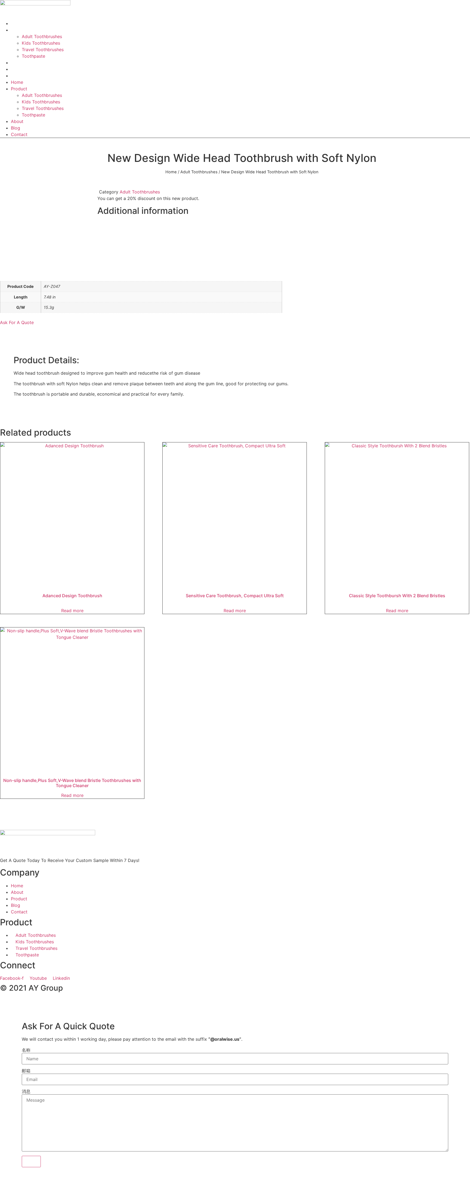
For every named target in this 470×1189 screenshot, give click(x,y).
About (17, 121)
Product (19, 30)
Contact (19, 75)
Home (17, 82)
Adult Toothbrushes (42, 36)
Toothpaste (33, 56)
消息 (26, 1091)
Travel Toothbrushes (43, 49)
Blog (15, 128)
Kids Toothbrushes (41, 43)
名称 (26, 1050)
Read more (72, 610)
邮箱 (26, 1070)
